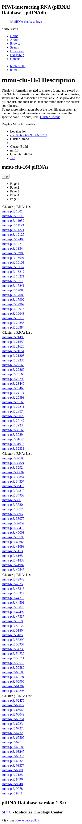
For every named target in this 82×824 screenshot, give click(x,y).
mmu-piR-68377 (13, 765)
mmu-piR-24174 (13, 393)
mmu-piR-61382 (13, 686)
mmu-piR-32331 (13, 448)
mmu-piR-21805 (13, 355)
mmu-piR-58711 (13, 658)
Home (14, 36)
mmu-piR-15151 (13, 262)
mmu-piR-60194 (13, 677)
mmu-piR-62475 (13, 700)
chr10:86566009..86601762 (28, 135)
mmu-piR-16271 (13, 276)
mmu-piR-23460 (13, 388)
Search (14, 47)
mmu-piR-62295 (13, 691)
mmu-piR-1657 (12, 281)
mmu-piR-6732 (12, 733)
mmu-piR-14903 (13, 253)
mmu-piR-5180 (12, 630)
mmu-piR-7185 (12, 775)
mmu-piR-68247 (13, 751)
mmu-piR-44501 (13, 602)
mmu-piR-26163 (13, 402)
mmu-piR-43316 (13, 588)
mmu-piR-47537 (13, 616)
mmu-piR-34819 (13, 491)
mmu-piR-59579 (13, 663)
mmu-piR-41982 (13, 565)
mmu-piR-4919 (12, 621)
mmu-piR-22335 (13, 360)
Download (17, 51)
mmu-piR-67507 (13, 737)
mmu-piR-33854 (13, 477)
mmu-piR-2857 (12, 411)
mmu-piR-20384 (13, 327)
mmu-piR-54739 (13, 653)
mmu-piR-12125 (13, 234)
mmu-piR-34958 (13, 495)
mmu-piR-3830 (12, 504)
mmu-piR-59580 (13, 667)
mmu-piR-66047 (13, 705)
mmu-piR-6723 (12, 723)
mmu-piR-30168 (13, 430)
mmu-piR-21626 (13, 346)
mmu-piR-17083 (13, 295)
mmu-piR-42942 (13, 579)
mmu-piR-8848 (12, 784)
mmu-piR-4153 (12, 551)
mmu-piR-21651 (13, 351)
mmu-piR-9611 (12, 793)
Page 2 (14, 187)
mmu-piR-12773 (13, 244)
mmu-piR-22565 (13, 365)
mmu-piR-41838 (13, 560)
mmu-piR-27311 (13, 407)
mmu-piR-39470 (13, 528)
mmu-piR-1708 (12, 290)
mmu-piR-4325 (12, 584)
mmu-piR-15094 (13, 258)
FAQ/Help (17, 55)
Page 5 (14, 199)
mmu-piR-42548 (13, 569)
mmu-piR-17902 (13, 299)
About (14, 40)
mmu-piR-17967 (13, 304)
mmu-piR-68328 (13, 761)
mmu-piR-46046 (13, 607)
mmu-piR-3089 (12, 434)
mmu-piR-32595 (13, 458)
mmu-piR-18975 (13, 309)
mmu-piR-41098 (13, 546)
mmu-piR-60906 (13, 681)
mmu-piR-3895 (12, 514)
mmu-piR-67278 (13, 728)
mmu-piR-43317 (13, 593)
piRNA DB (17, 66)
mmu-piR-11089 (13, 220)
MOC (7, 812)
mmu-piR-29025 (13, 416)
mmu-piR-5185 (12, 635)
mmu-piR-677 (11, 742)
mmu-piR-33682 (13, 472)
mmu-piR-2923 (12, 425)
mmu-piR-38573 (13, 509)
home (13, 70)
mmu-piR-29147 (13, 420)
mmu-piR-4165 (12, 555)
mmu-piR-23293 (13, 379)
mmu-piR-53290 (13, 639)
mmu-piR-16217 (13, 271)
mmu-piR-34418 (13, 486)
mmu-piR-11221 (13, 230)
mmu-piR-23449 (13, 383)
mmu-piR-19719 (13, 318)
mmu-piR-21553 (13, 342)
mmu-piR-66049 (13, 714)
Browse (15, 43)
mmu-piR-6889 (12, 770)
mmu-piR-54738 (13, 649)
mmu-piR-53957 (13, 644)
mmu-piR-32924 (13, 467)
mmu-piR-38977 (13, 518)
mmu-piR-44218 (13, 598)
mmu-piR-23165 (13, 374)
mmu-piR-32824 (13, 463)
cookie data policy (27, 820)
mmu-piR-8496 (12, 779)
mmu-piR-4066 (12, 542)
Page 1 (14, 183)
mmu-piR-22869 (13, 369)
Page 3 (14, 191)
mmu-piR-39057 (13, 523)
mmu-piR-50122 (13, 626)
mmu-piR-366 (11, 500)
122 (12, 158)
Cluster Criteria (50, 117)
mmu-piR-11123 (13, 225)
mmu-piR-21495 (13, 337)
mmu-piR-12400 (13, 239)
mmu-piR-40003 (13, 532)
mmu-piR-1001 (12, 211)
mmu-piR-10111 (13, 216)
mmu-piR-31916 (13, 444)
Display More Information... (20, 124)
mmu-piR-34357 (13, 481)
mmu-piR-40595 (13, 537)
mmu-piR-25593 (13, 397)
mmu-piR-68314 (13, 756)
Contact (15, 59)
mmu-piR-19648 (13, 313)
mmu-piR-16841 (13, 285)
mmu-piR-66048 (13, 710)
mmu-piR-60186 (13, 672)
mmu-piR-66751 (13, 719)
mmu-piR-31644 (13, 439)
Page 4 (14, 195)
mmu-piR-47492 (13, 612)
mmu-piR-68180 (13, 747)
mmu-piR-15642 (13, 267)
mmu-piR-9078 (12, 788)
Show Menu (10, 29)
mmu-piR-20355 (13, 323)
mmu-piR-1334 (12, 248)
